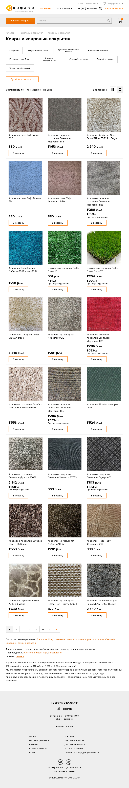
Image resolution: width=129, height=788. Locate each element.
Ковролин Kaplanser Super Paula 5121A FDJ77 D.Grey (102, 602)
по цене (47, 89)
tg (68, 762)
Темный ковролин (105, 59)
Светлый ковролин (78, 59)
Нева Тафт (41, 652)
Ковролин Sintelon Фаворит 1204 (102, 406)
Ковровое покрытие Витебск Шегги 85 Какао (25, 542)
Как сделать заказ (74, 740)
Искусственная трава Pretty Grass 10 (63, 269)
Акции (32, 736)
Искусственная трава (38, 50)
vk (60, 762)
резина (20, 656)
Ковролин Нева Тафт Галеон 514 (25, 200)
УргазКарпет (55, 652)
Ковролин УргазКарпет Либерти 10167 (61, 542)
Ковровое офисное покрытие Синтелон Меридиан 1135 (98, 201)
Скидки (46, 8)
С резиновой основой (19, 68)
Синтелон (29, 652)
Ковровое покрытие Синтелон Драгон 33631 (22, 476)
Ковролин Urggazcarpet (49, 59)
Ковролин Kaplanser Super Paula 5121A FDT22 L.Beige (102, 137)
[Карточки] (120, 90)
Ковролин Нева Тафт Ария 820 (24, 137)
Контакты (69, 736)
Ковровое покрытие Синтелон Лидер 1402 (99, 476)
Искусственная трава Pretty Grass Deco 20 (102, 269)
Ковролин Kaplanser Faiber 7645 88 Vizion (24, 602)
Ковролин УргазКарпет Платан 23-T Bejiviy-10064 (62, 602)
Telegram (67, 708)
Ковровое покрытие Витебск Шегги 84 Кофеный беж (25, 406)
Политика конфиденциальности (81, 752)
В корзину (18, 153)
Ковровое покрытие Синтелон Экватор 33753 (62, 476)
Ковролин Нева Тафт (19, 59)
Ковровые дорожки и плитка (88, 639)
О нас (32, 752)
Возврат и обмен (73, 748)
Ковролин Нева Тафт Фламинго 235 (99, 542)
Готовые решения (39, 740)
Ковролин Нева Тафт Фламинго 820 (60, 200)
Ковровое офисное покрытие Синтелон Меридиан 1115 (59, 138)
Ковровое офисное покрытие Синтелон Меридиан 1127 (59, 407)
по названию (34, 89)
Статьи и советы (38, 748)
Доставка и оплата (74, 744)
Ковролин (14, 50)
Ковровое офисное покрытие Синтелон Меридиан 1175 (98, 337)
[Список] (113, 90)
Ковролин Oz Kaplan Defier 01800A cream (24, 336)
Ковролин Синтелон (98, 50)
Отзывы (33, 744)
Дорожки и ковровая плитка (68, 50)
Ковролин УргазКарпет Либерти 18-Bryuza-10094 (23, 269)
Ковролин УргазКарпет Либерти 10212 (61, 336)
